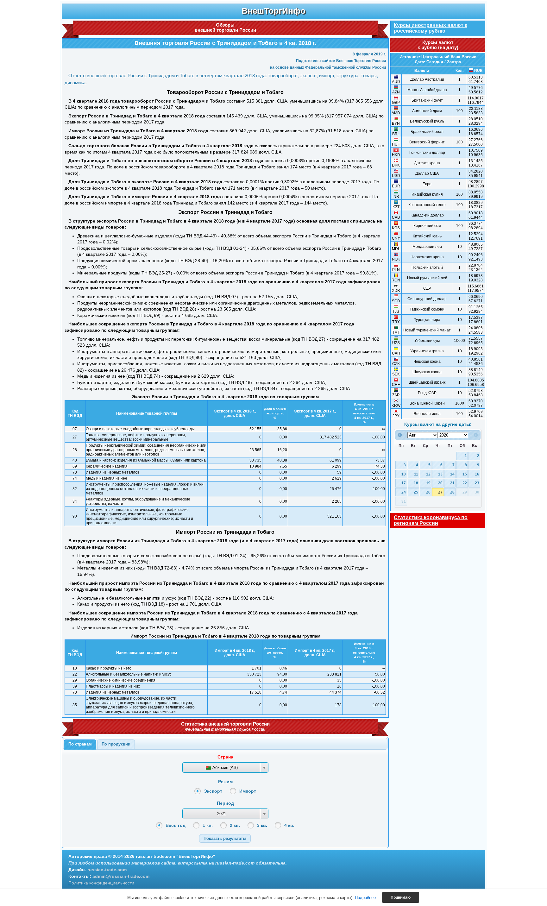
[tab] (80, 744)
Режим (225, 781)
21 (452, 483)
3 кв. (262, 825)
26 (428, 492)
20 (440, 483)
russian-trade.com (107, 869)
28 (452, 492)
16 (477, 474)
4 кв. (289, 825)
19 (428, 483)
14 (452, 474)
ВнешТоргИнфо (273, 11)
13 (440, 474)
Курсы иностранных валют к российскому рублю (430, 28)
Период (225, 803)
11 (416, 474)
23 (477, 483)
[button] (225, 838)
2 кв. (235, 825)
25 (416, 492)
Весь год (175, 825)
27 (440, 492)
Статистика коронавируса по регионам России (431, 520)
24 (403, 492)
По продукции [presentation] (116, 744)
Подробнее (365, 897)
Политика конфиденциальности (101, 882)
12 (428, 474)
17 (403, 483)
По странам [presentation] (80, 744)
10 (403, 474)
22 (464, 483)
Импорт (247, 791)
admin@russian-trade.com (120, 876)
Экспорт (213, 791)
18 (416, 483)
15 (464, 474)
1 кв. (208, 825)
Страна (225, 756)
